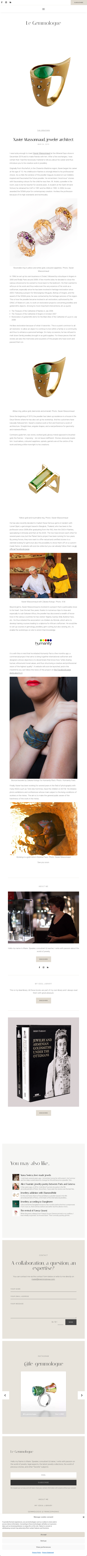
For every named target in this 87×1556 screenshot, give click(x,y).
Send (71, 1322)
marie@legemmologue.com (43, 1279)
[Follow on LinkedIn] (10, 2)
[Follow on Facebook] (1, 2)
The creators (43, 130)
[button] (83, 1517)
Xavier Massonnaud (41, 153)
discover (43, 959)
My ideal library (43, 1505)
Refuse (43, 1541)
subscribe (78, 2)
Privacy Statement (48, 1552)
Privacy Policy (36, 1552)
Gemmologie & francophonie (43, 1512)
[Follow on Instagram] (6, 2)
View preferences (43, 1547)
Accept (43, 1535)
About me (43, 1499)
